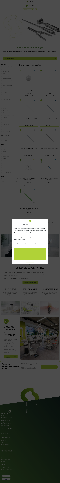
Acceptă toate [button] (30, 249)
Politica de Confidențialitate (30, 262)
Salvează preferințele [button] (30, 258)
